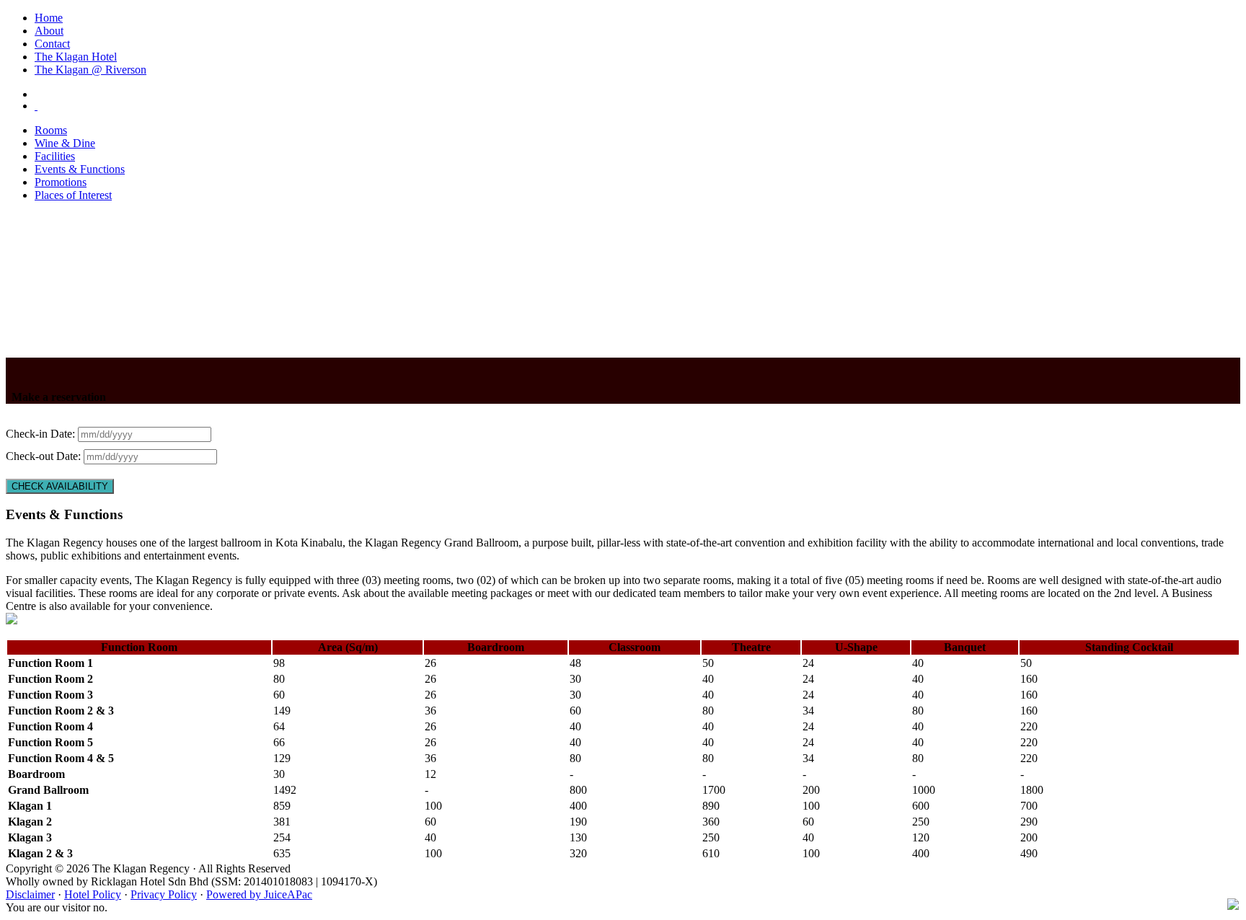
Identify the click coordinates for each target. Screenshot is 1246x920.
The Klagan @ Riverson (90, 69)
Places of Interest (73, 195)
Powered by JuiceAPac (259, 894)
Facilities (55, 156)
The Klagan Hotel (76, 56)
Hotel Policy (92, 894)
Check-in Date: (42, 434)
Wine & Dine (65, 143)
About (49, 31)
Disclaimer (30, 894)
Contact (52, 43)
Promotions (61, 182)
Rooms (51, 130)
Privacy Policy (164, 894)
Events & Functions (80, 169)
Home (49, 18)
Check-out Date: (45, 456)
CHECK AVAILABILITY (60, 486)
